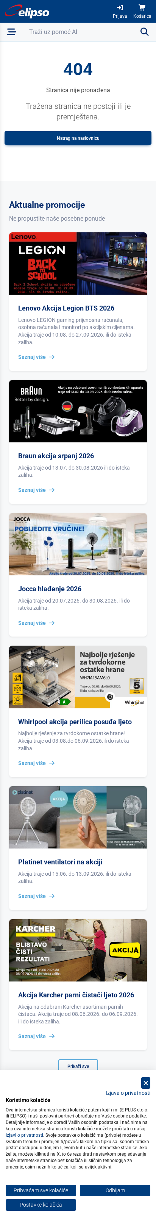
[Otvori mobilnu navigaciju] (11, 32)
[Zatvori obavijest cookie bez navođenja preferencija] (145, 1083)
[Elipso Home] (27, 11)
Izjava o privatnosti (128, 1093)
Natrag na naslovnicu (78, 138)
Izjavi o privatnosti (24, 1135)
